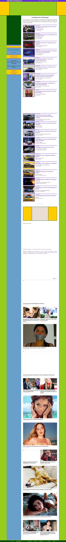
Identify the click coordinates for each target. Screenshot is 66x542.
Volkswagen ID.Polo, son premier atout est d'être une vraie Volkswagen (46, 51)
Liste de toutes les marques (46, 249)
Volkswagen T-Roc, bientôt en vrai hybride (46, 163)
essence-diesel (38, 87)
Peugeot (35, 249)
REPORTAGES (51, 0)
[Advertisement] (33, 8)
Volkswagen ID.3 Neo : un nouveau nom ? (45, 67)
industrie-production (39, 135)
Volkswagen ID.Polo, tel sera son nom (44, 147)
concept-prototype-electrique (40, 143)
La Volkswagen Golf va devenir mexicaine (45, 195)
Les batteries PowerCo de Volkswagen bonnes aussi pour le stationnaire (44, 75)
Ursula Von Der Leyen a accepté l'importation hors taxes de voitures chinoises (44, 116)
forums (35, 541)
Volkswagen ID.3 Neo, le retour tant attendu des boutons (44, 59)
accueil (54, 541)
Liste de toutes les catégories (42, 253)
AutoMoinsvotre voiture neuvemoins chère (14, 72)
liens (49, 541)
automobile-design (38, 127)
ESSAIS (47, 0)
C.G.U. (12, 541)
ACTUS (39, 0)
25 (42, 204)
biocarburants (46, 252)
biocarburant (37, 95)
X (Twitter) (14, 52)
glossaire (40, 541)
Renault (39, 249)
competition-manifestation (40, 191)
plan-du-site (30, 541)
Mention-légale (18, 541)
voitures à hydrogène (39, 252)
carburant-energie (38, 78)
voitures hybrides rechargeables (47, 251)
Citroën (32, 249)
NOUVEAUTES (43, 0)
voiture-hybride (38, 30)
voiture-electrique (38, 38)
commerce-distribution (39, 120)
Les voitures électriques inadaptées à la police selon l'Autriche (45, 83)
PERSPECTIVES (56, 0)
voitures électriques (36, 251)
